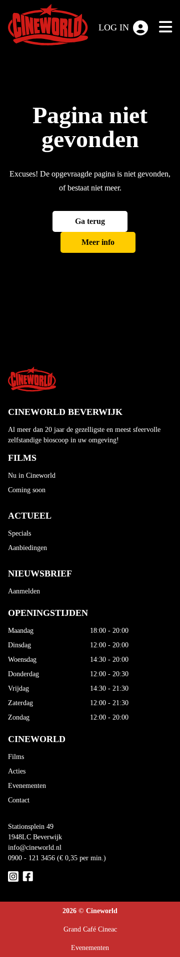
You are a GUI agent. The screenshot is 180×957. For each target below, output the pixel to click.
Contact (19, 800)
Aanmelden (24, 591)
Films (16, 757)
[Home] (48, 26)
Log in (113, 27)
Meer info (98, 242)
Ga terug (90, 221)
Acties (17, 771)
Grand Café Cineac (90, 929)
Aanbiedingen (27, 548)
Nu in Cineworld (32, 475)
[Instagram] (13, 876)
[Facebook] (27, 876)
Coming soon (27, 490)
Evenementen (27, 785)
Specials (19, 533)
